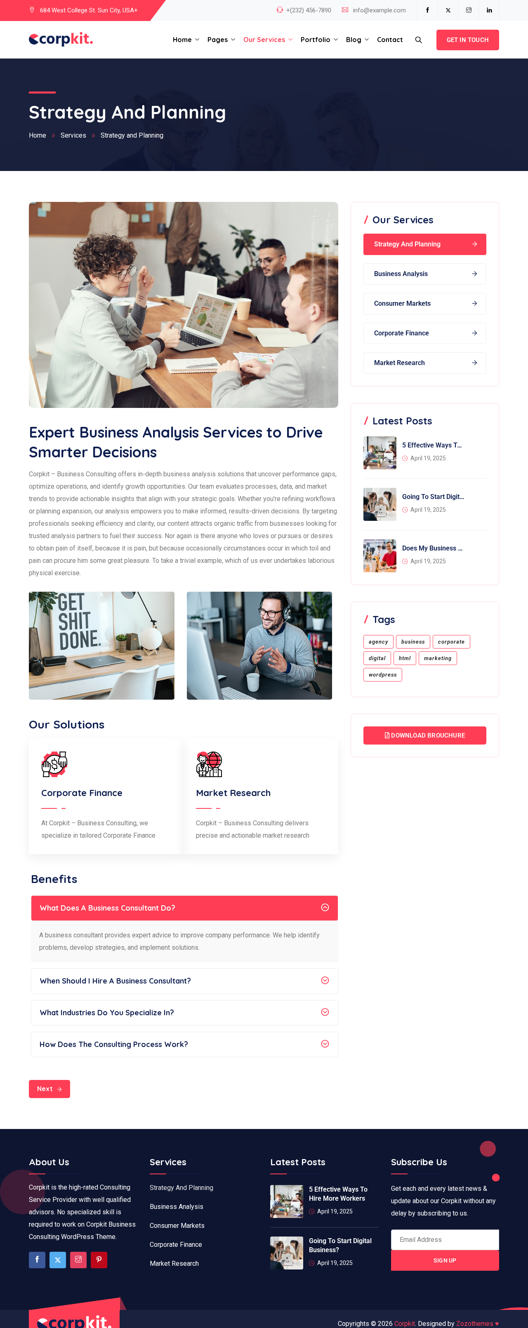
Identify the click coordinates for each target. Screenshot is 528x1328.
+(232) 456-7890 (308, 10)
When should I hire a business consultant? (115, 981)
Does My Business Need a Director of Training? (433, 548)
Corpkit (404, 1324)
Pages (217, 39)
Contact (390, 39)
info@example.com (379, 10)
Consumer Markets (402, 303)
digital (377, 658)
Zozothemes (477, 1324)
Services (73, 135)
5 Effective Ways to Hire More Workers (433, 445)
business (413, 642)
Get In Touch (468, 40)
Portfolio (315, 39)
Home (182, 39)
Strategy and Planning (407, 244)
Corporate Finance (401, 333)
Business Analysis (401, 274)
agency (378, 642)
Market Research (399, 363)
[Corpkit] (61, 40)
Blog (353, 39)
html (405, 658)
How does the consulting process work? (114, 1044)
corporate (451, 642)
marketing (438, 658)
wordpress (383, 675)
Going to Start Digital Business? (433, 497)
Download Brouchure (427, 735)
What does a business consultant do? (107, 908)
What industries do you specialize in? (107, 1012)
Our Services (264, 39)
